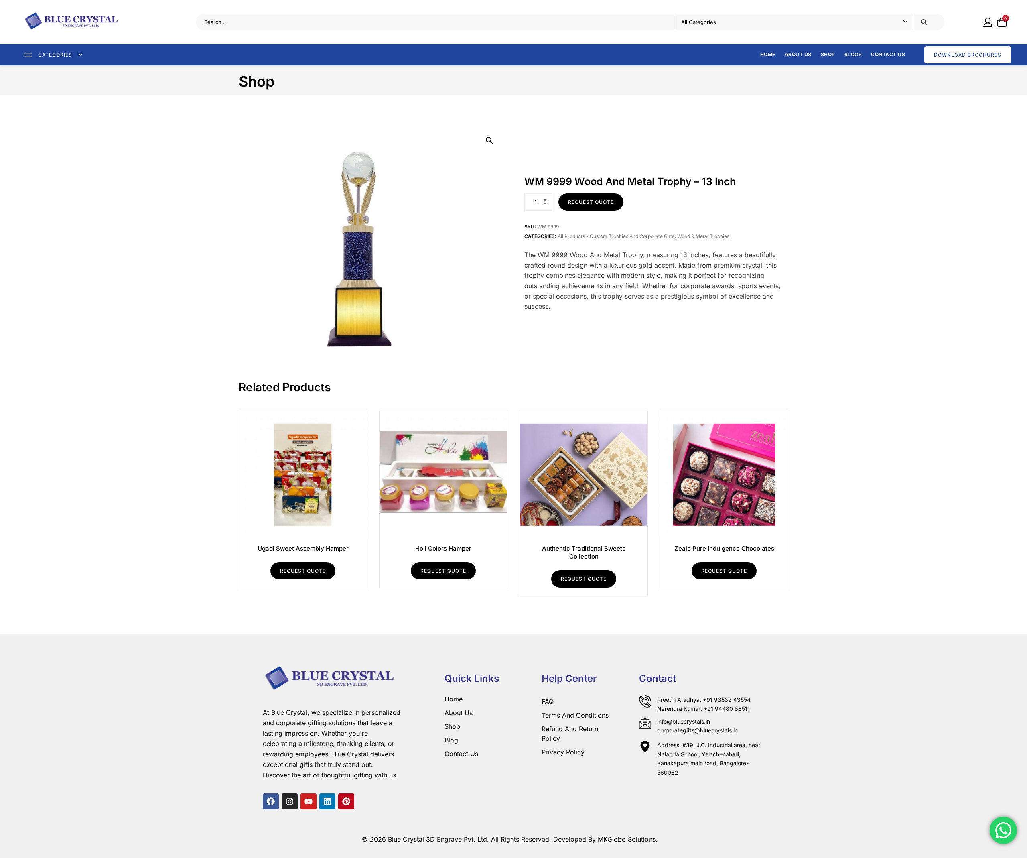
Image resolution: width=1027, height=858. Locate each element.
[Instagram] (290, 801)
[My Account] (988, 22)
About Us (798, 54)
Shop (828, 54)
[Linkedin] (327, 801)
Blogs (853, 54)
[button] (489, 140)
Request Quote (591, 202)
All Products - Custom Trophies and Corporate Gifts (616, 236)
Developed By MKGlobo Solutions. (605, 839)
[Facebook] (271, 801)
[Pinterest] (346, 801)
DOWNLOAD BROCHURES (967, 55)
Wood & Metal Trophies (703, 236)
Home (767, 54)
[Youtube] (308, 801)
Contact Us (888, 54)
